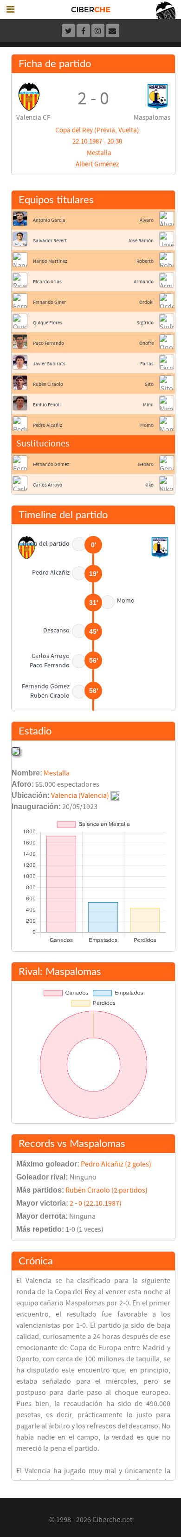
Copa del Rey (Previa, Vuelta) (97, 130)
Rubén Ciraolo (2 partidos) (106, 1190)
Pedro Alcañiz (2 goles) (116, 1164)
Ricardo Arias (47, 282)
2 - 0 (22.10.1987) (96, 1203)
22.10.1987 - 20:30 (97, 141)
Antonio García (49, 220)
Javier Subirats (49, 364)
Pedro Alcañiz (47, 425)
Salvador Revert (50, 241)
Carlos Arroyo (47, 485)
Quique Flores (47, 323)
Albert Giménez (97, 164)
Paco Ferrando (48, 343)
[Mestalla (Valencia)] (16, 751)
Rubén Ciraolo (48, 384)
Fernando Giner (49, 302)
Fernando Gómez (51, 464)
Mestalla (99, 153)
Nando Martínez (50, 261)
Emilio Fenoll (47, 405)
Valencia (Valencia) (80, 795)
